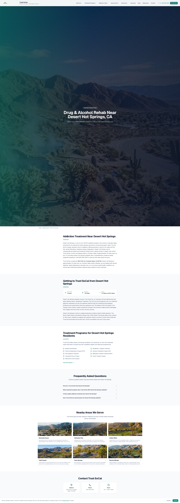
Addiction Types (103, 3)
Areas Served (114, 3)
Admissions (146, 3)
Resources (124, 3)
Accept (175, 500)
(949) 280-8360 (165, 3)
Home (40, 228)
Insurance (133, 3)
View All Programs (68, 362)
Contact (153, 3)
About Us (78, 3)
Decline (169, 500)
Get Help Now (174, 3)
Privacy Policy (65, 500)
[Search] (158, 3)
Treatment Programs (90, 3)
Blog (139, 3)
